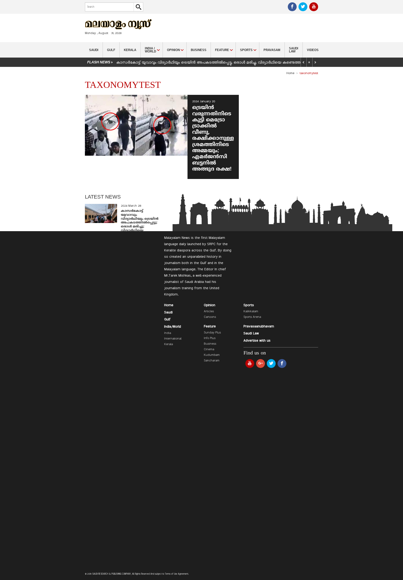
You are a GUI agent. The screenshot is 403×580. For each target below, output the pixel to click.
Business (198, 50)
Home (290, 73)
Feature (210, 326)
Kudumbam (212, 355)
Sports (248, 305)
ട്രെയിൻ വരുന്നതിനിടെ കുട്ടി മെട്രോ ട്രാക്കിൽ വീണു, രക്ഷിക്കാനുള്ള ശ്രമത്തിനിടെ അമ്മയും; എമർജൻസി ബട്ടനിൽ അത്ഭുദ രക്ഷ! (213, 138)
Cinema (209, 349)
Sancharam (211, 361)
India (167, 333)
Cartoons (210, 317)
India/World (172, 327)
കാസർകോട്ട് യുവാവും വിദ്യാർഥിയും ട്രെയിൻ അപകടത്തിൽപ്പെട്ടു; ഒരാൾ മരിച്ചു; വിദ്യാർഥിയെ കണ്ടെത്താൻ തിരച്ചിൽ (220, 62)
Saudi (93, 50)
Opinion (209, 305)
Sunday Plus (212, 333)
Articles (209, 311)
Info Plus (209, 338)
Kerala (130, 50)
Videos (313, 50)
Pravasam (272, 50)
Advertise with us (257, 341)
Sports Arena (252, 317)
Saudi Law (293, 50)
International (172, 339)
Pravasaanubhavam (258, 326)
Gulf (111, 50)
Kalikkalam (250, 311)
